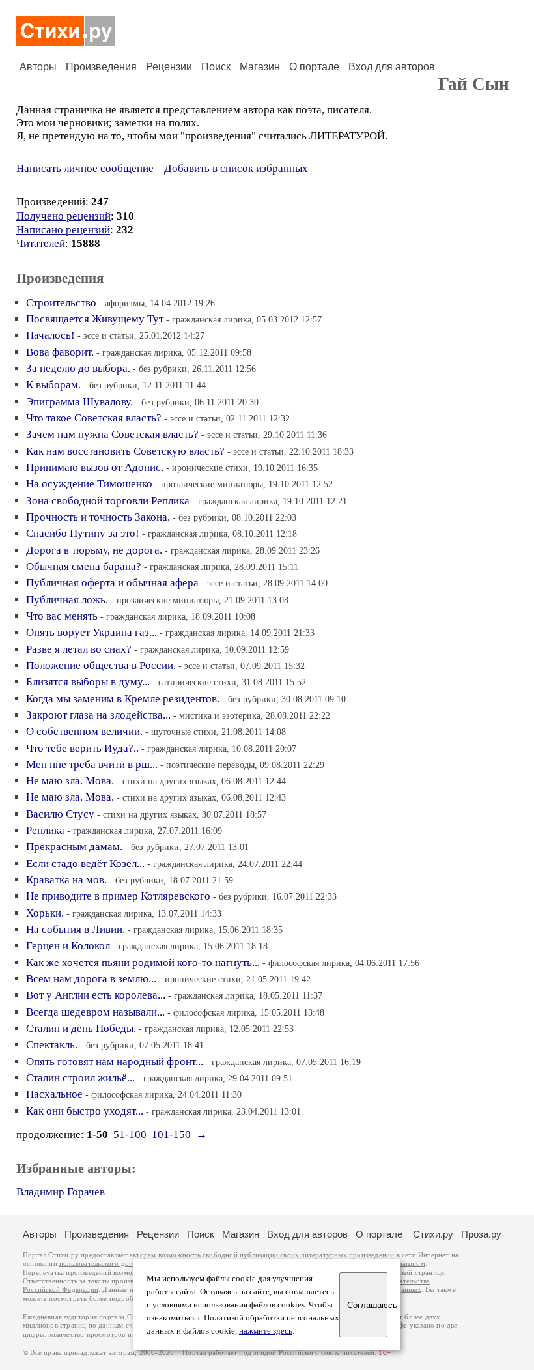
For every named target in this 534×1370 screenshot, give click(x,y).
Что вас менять (62, 616)
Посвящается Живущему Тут (94, 319)
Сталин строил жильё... (80, 1078)
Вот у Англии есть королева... (95, 995)
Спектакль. (51, 1044)
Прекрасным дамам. (74, 846)
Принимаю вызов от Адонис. (94, 467)
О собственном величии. (84, 731)
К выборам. (53, 384)
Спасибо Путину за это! (82, 533)
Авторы (38, 66)
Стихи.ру (433, 1234)
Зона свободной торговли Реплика (108, 500)
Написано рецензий (63, 229)
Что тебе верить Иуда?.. (82, 748)
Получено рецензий (63, 216)
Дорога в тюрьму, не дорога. (94, 550)
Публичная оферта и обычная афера (112, 583)
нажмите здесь (265, 1330)
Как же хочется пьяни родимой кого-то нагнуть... (143, 962)
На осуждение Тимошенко (89, 484)
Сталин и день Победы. (81, 1028)
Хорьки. (45, 913)
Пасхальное (54, 1094)
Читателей (40, 243)
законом (412, 1263)
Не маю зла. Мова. (70, 781)
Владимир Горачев (60, 1192)
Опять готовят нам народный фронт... (114, 1061)
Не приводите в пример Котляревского (118, 896)
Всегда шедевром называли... (95, 1012)
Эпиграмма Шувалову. (79, 401)
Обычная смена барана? (83, 566)
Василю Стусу (60, 814)
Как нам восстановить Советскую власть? (125, 451)
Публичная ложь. (67, 599)
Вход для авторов (391, 66)
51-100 (130, 1134)
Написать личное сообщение (85, 168)
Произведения (101, 66)
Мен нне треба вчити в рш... (92, 764)
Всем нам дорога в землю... (91, 979)
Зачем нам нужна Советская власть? (112, 434)
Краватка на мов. (66, 880)
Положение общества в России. (101, 665)
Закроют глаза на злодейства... (98, 715)
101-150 (171, 1134)
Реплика (45, 830)
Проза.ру (481, 1234)
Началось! (50, 335)
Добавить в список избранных (236, 168)
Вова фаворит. (60, 352)
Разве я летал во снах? (79, 649)
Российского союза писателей (326, 1352)
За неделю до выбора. (78, 368)
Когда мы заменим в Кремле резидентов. (122, 698)
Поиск (216, 66)
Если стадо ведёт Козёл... (85, 863)
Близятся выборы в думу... (88, 682)
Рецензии (169, 66)
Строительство (61, 302)
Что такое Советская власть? (94, 418)
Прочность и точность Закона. (98, 517)
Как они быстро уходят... (84, 1111)
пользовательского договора (105, 1263)
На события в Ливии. (75, 929)
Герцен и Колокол (68, 945)
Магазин (260, 66)
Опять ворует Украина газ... (91, 632)
